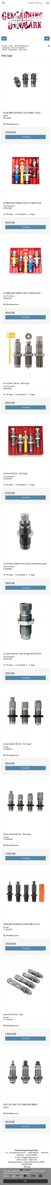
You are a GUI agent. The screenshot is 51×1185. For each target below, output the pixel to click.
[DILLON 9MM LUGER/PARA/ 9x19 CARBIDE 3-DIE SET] (25, 85)
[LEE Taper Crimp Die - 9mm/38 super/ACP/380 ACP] (25, 626)
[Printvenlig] (49, 46)
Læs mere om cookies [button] (13, 1176)
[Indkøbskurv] (47, 38)
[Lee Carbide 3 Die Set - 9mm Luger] (25, 356)
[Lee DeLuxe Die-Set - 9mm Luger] (25, 446)
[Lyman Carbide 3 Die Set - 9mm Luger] (25, 716)
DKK (3, 3)
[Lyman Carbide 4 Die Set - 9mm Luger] (25, 807)
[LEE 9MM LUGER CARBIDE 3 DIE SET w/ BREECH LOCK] (25, 175)
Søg (47, 3)
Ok (25, 1181)
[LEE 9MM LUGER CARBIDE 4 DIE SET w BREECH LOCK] (25, 266)
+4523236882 (31, 1155)
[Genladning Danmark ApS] (25, 20)
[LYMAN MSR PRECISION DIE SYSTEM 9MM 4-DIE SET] (25, 897)
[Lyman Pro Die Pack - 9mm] (25, 987)
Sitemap (27, 1167)
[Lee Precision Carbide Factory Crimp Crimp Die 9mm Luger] (25, 536)
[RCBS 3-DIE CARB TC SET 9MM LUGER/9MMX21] (25, 1077)
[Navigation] (4, 38)
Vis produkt (26, 137)
